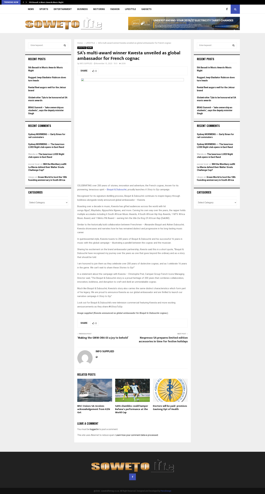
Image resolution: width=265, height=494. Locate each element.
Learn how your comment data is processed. (137, 435)
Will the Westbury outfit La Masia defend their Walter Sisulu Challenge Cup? (47, 167)
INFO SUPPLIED (86, 63)
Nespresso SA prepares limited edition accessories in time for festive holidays (163, 340)
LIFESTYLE (130, 9)
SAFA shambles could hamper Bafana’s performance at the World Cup (131, 409)
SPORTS (43, 9)
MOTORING (99, 9)
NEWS (31, 9)
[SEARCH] (64, 45)
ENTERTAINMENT (63, 9)
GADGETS (146, 9)
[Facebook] (227, 9)
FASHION (114, 9)
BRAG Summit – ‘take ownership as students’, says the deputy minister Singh (46, 110)
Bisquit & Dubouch (116, 189)
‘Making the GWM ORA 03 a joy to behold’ (102, 338)
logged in (94, 429)
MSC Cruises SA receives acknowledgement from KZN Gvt (93, 409)
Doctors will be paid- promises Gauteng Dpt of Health (170, 407)
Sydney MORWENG (37, 134)
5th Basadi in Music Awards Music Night (46, 2)
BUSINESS (82, 9)
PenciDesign (166, 491)
